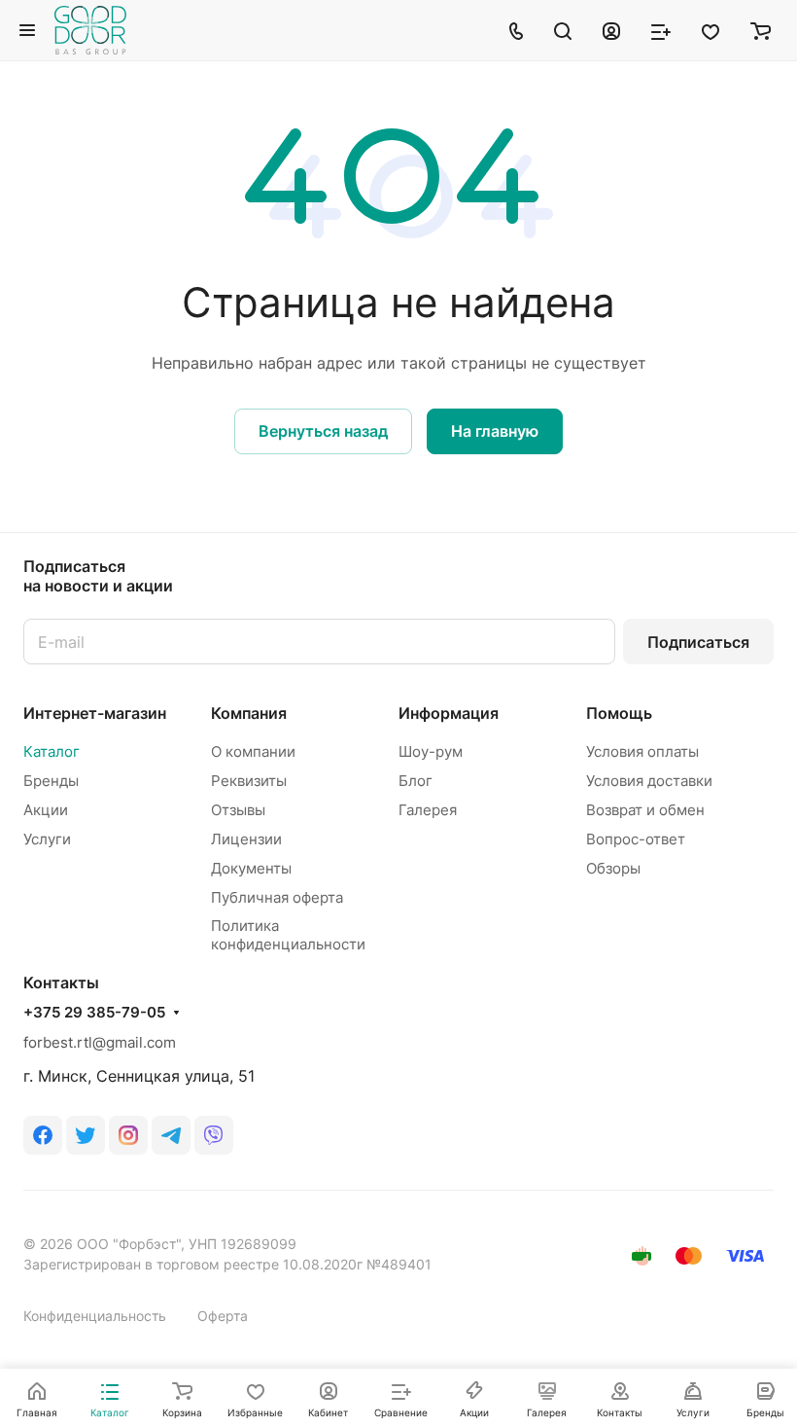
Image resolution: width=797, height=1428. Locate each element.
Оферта (222, 1315)
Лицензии (246, 839)
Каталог (51, 751)
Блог (415, 780)
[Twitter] (85, 1135)
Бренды (51, 780)
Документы (251, 868)
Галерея (427, 810)
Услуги (47, 839)
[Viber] (213, 1135)
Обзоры (613, 868)
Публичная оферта (277, 897)
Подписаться (698, 642)
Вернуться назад (323, 431)
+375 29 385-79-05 (94, 1012)
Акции (45, 810)
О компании (253, 751)
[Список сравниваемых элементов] (661, 30)
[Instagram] (128, 1135)
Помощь (619, 713)
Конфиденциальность (94, 1315)
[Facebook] (42, 1135)
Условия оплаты (642, 751)
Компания (249, 713)
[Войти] (611, 30)
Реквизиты (249, 780)
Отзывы (238, 810)
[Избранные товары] (710, 30)
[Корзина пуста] (760, 30)
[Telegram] (171, 1135)
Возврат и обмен (645, 810)
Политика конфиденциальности (288, 934)
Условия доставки (649, 780)
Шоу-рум (430, 751)
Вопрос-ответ (635, 839)
